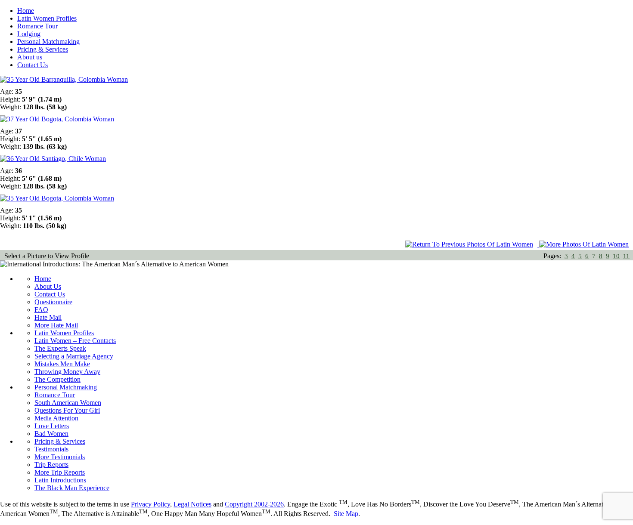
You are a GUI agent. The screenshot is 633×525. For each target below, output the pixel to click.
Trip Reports (51, 464)
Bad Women (51, 433)
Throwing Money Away (67, 371)
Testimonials (51, 449)
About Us (47, 286)
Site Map (346, 514)
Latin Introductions (60, 480)
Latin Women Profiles (47, 18)
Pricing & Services (42, 49)
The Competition (57, 379)
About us (29, 57)
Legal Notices (192, 504)
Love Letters (51, 425)
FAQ (41, 309)
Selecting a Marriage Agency (73, 356)
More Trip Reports (59, 472)
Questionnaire (53, 302)
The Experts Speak (60, 348)
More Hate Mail (56, 325)
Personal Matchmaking (48, 41)
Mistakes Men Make (62, 364)
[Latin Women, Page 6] (472, 244)
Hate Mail (48, 317)
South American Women (67, 402)
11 (626, 256)
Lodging (28, 33)
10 (616, 256)
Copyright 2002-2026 (254, 504)
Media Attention (56, 418)
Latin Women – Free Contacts (75, 340)
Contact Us (32, 64)
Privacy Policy (150, 504)
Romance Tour (37, 26)
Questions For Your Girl (67, 410)
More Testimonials (59, 456)
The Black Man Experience (71, 487)
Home (25, 10)
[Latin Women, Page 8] (586, 244)
